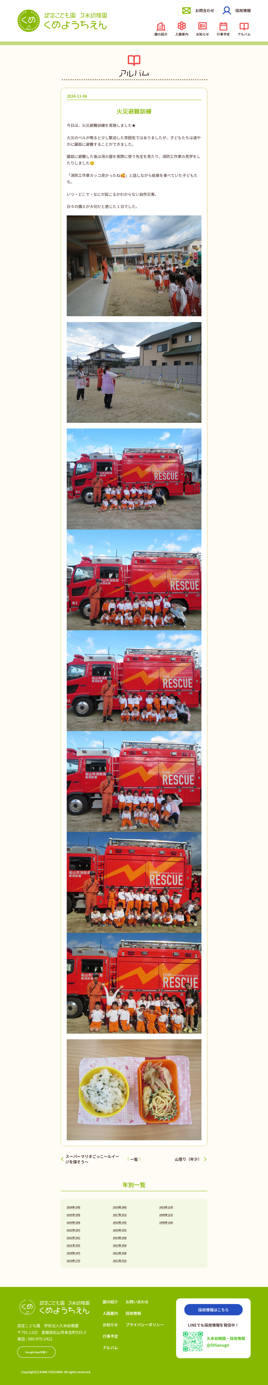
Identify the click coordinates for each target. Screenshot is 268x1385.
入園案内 (181, 34)
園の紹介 (161, 34)
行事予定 (223, 34)
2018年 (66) (120, 1207)
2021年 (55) (73, 1245)
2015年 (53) (120, 1230)
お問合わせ (204, 10)
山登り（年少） (188, 1159)
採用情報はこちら (213, 1309)
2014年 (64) (120, 1237)
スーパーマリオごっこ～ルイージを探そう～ (92, 1159)
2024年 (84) (73, 1222)
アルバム (244, 34)
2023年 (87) (73, 1230)
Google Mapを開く (36, 1352)
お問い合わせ (137, 1301)
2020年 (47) (73, 1253)
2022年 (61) (73, 1237)
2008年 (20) (166, 1222)
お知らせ (202, 34)
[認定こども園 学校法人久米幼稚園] (62, 21)
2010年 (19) (166, 1207)
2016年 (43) (120, 1222)
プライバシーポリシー (145, 1324)
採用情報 (243, 10)
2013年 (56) (120, 1245)
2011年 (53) (120, 1260)
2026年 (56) (73, 1207)
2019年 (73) (73, 1260)
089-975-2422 (40, 1339)
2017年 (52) (120, 1215)
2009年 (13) (166, 1215)
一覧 (134, 1159)
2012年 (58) (120, 1253)
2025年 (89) (73, 1215)
